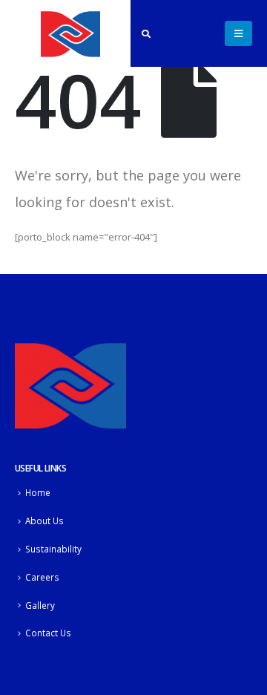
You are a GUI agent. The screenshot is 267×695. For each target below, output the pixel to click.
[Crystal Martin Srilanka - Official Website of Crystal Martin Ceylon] (70, 33)
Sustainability (53, 549)
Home (37, 492)
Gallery (40, 605)
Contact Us (48, 633)
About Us (44, 520)
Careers (42, 577)
